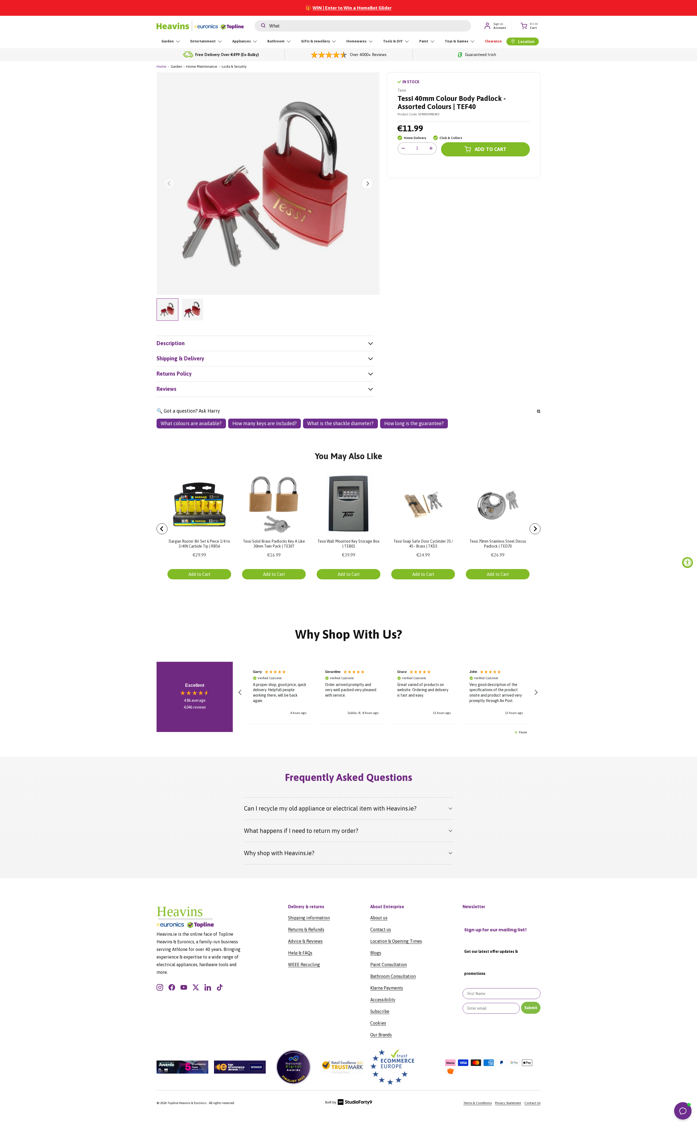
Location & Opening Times (396, 941)
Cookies (378, 1023)
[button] (240, 692)
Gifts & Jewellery (315, 41)
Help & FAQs (300, 952)
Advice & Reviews (305, 941)
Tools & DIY (393, 41)
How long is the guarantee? (414, 423)
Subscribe (379, 1011)
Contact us (380, 929)
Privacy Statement (508, 1103)
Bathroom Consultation (393, 976)
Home (161, 66)
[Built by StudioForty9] (348, 1104)
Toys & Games (456, 41)
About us (378, 917)
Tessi (402, 90)
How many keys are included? (264, 423)
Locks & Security (234, 66)
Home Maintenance (201, 66)
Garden (167, 41)
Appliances (241, 41)
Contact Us (532, 1103)
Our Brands (381, 1034)
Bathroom (276, 41)
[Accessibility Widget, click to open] (687, 562)
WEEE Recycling (304, 964)
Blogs (375, 952)
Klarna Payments (386, 987)
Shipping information (309, 917)
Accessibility (382, 999)
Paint (423, 41)
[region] (388, 692)
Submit (530, 1008)
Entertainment (203, 41)
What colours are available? (191, 423)
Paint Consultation (388, 964)
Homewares (356, 41)
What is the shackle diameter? (340, 423)
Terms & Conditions (477, 1103)
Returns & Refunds (306, 929)
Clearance (493, 41)
